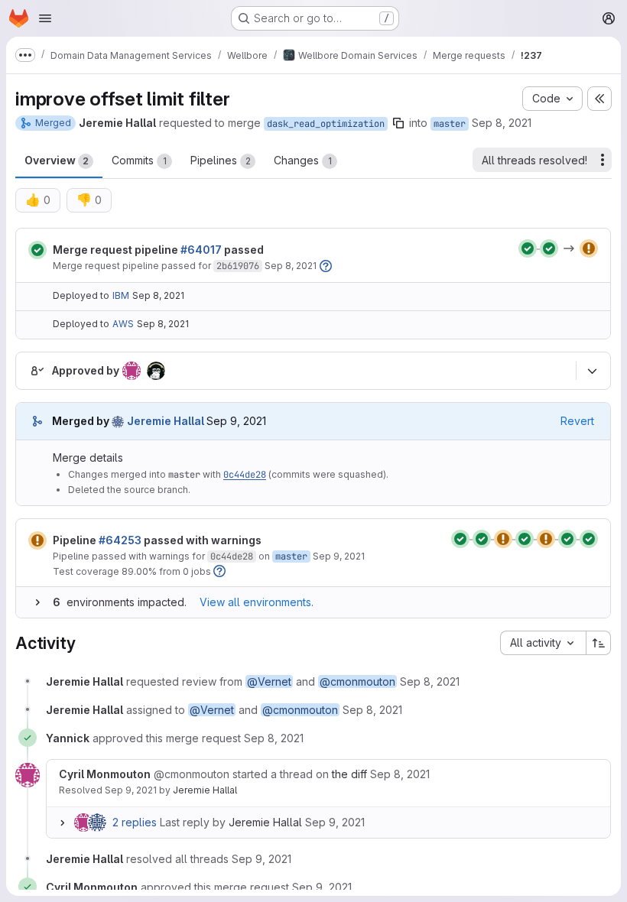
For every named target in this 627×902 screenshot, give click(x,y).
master (450, 124)
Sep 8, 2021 (501, 122)
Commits (139, 160)
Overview (56, 160)
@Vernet (269, 681)
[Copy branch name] (398, 123)
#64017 (201, 249)
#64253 (120, 540)
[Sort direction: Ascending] (598, 643)
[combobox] (543, 643)
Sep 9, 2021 (339, 556)
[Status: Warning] (37, 540)
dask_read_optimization (326, 124)
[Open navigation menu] (45, 18)
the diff (349, 773)
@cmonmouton (357, 681)
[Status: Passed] (37, 250)
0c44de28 (244, 475)
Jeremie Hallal (205, 790)
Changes (303, 160)
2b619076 (237, 266)
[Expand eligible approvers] (592, 371)
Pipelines (220, 160)
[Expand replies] (62, 822)
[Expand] (37, 602)
